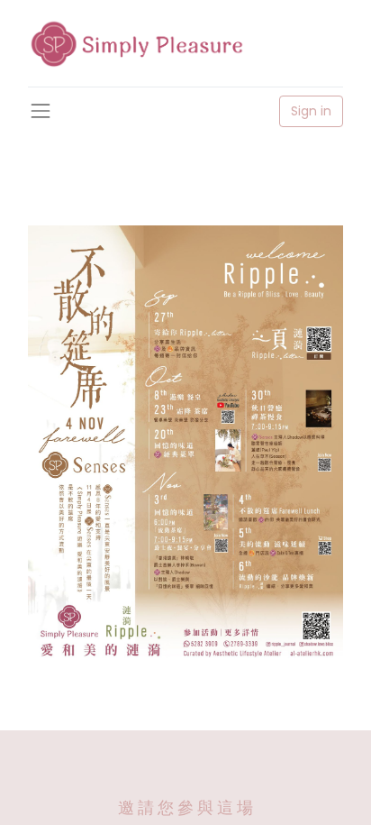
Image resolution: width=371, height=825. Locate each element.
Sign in (311, 111)
